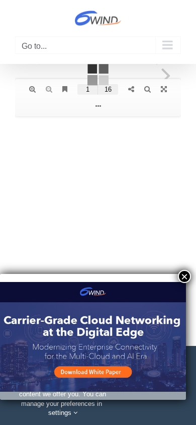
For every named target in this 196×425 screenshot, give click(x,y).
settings (60, 412)
